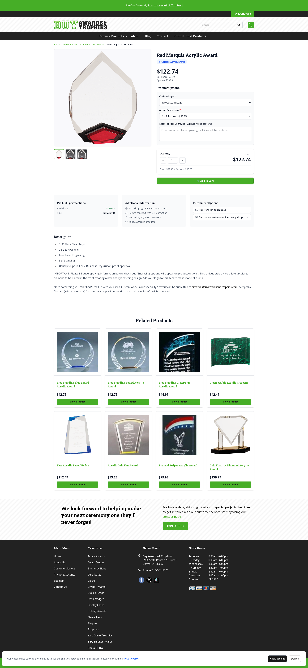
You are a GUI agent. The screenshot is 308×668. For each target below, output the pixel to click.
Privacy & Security (64, 574)
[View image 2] (70, 154)
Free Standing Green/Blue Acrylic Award (174, 384)
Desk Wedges (96, 599)
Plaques (92, 623)
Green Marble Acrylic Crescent (229, 382)
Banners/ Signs (97, 568)
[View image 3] (82, 154)
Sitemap (59, 580)
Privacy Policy (131, 658)
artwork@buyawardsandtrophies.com (215, 287)
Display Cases (96, 605)
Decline (295, 658)
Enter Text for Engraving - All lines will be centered (185, 123)
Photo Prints (95, 647)
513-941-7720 (243, 14)
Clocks (91, 580)
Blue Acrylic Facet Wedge (73, 465)
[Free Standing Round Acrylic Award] (128, 352)
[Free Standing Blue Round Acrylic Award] (77, 352)
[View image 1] (59, 154)
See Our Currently (154, 5)
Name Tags (95, 617)
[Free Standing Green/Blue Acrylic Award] (179, 352)
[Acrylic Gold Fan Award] (128, 434)
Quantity (165, 153)
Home (57, 44)
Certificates (94, 574)
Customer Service (64, 568)
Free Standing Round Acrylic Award (126, 384)
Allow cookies (277, 658)
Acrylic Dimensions (170, 110)
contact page (172, 517)
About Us (59, 562)
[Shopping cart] (251, 25)
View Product (77, 401)
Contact (162, 36)
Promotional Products (189, 36)
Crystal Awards (97, 587)
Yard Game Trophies (100, 635)
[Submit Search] (239, 25)
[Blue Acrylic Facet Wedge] (77, 434)
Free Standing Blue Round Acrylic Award (73, 384)
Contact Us (175, 526)
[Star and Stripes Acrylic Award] (179, 434)
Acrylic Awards (70, 44)
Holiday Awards (97, 611)
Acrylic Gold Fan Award (123, 465)
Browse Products (111, 36)
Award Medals (96, 562)
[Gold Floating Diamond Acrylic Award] (230, 434)
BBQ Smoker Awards (100, 641)
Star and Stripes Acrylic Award (178, 465)
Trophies (93, 629)
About (135, 36)
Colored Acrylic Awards (92, 44)
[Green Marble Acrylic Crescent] (230, 352)
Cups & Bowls (96, 593)
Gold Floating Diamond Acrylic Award (229, 467)
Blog (148, 36)
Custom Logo (167, 96)
